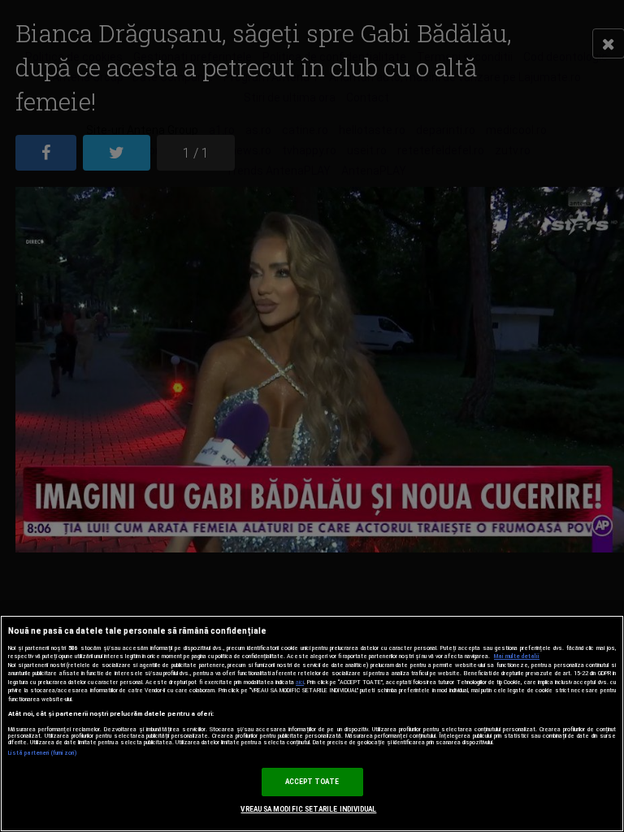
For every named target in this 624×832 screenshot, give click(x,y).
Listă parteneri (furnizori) (42, 753)
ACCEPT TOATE (312, 782)
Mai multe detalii (517, 656)
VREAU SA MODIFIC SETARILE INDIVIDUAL (308, 809)
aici (300, 682)
